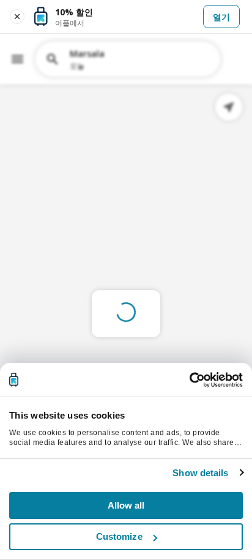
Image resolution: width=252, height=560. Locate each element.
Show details (200, 473)
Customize (119, 536)
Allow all (126, 505)
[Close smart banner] (17, 16)
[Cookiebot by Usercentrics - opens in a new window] (189, 380)
